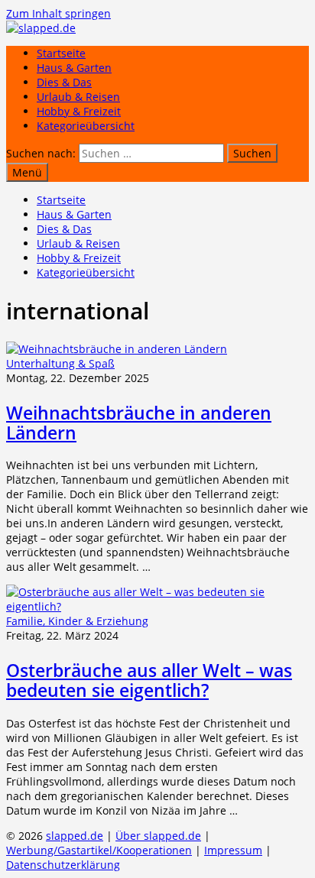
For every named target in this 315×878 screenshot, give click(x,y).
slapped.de (74, 835)
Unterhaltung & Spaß (60, 363)
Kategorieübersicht (86, 125)
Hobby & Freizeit (79, 111)
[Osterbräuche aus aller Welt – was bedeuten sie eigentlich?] (157, 606)
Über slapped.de (158, 835)
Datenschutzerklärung (63, 864)
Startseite (61, 53)
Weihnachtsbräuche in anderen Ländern (138, 422)
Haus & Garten (74, 67)
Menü (27, 172)
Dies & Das (64, 82)
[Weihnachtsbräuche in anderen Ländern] (116, 349)
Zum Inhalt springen (58, 13)
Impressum (233, 850)
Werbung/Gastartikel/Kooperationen (99, 850)
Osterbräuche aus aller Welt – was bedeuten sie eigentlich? (149, 680)
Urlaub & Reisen (78, 96)
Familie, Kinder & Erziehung (77, 621)
